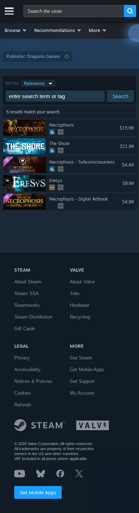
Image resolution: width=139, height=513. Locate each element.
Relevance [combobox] (34, 83)
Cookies (22, 393)
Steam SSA (26, 293)
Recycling (80, 317)
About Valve (82, 281)
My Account (82, 393)
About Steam (27, 281)
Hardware (79, 305)
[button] (16, 30)
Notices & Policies (33, 381)
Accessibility (27, 369)
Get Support (82, 381)
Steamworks (27, 305)
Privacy (22, 357)
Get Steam (81, 357)
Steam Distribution (33, 317)
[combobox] (74, 11)
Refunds (22, 404)
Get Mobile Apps (38, 492)
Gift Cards (24, 328)
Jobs (75, 293)
